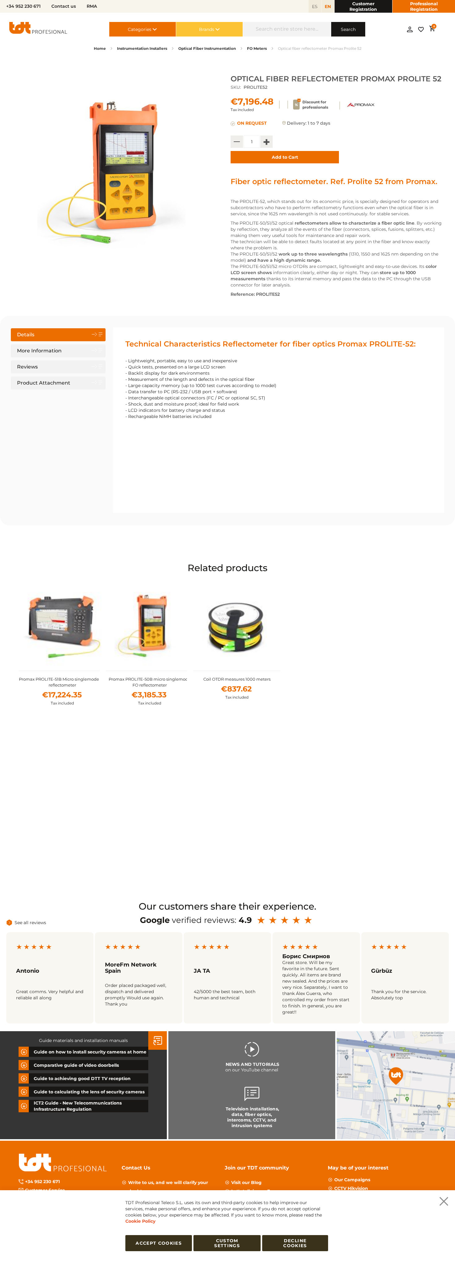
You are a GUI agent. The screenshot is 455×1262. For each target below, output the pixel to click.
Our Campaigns (352, 1179)
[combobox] (287, 29)
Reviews (27, 367)
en (328, 6)
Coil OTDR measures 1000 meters (237, 679)
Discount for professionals (315, 105)
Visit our (246, 1182)
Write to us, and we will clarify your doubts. (168, 1187)
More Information (39, 351)
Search (348, 29)
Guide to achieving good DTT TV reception (82, 1078)
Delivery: (296, 123)
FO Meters (257, 48)
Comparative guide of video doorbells (76, 1065)
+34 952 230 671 (42, 1181)
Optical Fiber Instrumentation (207, 48)
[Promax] (360, 108)
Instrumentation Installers (142, 48)
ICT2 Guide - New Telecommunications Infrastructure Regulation (78, 1106)
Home (100, 48)
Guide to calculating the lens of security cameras (89, 1092)
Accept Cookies (159, 1243)
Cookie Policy (140, 1221)
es (315, 6)
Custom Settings (227, 1243)
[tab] (58, 334)
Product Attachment (43, 383)
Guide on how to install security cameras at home (90, 1052)
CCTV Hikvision (351, 1188)
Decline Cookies (295, 1243)
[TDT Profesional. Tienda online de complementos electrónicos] (38, 29)
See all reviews (30, 922)
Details (25, 335)
